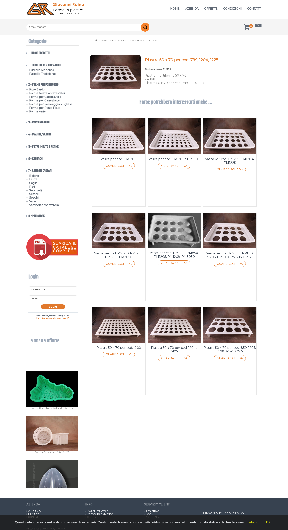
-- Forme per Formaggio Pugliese (49, 104)
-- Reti (30, 186)
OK (268, 522)
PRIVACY (33, 514)
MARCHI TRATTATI (98, 511)
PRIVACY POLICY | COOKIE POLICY (223, 513)
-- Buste (31, 179)
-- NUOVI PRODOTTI (39, 53)
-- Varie (31, 201)
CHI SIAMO (34, 511)
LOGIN (149, 514)
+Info (253, 522)
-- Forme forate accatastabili (45, 93)
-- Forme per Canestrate (43, 100)
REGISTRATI (153, 511)
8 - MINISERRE (36, 216)
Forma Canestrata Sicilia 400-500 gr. (52, 420)
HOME (175, 8)
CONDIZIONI (232, 8)
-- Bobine (32, 176)
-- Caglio (32, 183)
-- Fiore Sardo (35, 89)
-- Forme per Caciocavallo (43, 97)
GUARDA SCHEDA (119, 166)
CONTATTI (254, 8)
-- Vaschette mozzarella (42, 205)
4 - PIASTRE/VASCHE (39, 134)
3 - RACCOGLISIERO (39, 122)
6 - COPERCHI (35, 159)
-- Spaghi (32, 197)
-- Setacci (32, 194)
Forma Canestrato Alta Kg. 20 (52, 464)
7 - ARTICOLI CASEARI (40, 171)
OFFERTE (211, 8)
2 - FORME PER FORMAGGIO (43, 85)
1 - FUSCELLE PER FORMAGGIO (44, 65)
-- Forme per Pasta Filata (43, 108)
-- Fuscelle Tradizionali (41, 74)
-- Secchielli (34, 190)
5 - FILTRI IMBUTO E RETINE (43, 147)
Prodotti (105, 40)
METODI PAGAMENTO (100, 514)
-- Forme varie (36, 111)
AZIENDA (192, 8)
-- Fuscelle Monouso (40, 70)
